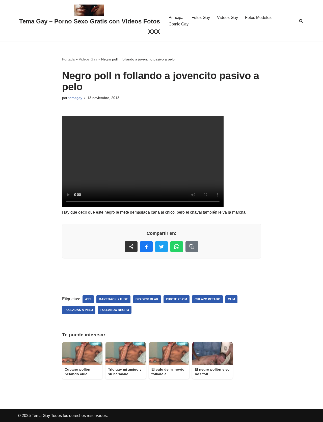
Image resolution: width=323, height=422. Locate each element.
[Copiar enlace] (191, 246)
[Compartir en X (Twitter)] (161, 246)
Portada (68, 59)
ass (88, 299)
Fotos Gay (201, 17)
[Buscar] (301, 21)
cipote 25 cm (176, 299)
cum (231, 299)
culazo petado (207, 299)
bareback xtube (113, 299)
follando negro (114, 310)
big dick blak (147, 299)
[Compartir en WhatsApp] (176, 246)
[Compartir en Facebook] (146, 246)
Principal (176, 17)
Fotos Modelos (258, 17)
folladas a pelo (79, 310)
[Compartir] (131, 246)
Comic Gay (179, 24)
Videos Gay (227, 17)
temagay (75, 98)
